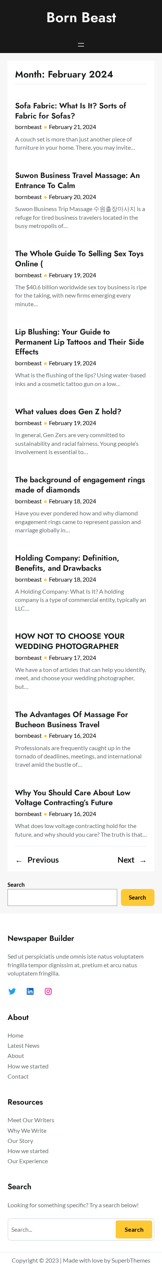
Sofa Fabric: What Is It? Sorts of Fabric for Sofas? (70, 111)
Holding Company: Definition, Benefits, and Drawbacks (67, 563)
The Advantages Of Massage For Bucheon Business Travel (71, 719)
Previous (37, 860)
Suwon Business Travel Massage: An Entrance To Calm (77, 180)
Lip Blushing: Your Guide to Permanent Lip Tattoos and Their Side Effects (79, 342)
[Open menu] (81, 44)
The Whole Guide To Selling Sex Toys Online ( (79, 259)
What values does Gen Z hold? (68, 412)
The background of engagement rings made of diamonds (80, 485)
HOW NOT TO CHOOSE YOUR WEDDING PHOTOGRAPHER (70, 641)
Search (16, 884)
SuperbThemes (131, 1260)
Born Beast (81, 17)
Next (132, 860)
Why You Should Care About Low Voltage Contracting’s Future (72, 798)
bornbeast (28, 126)
